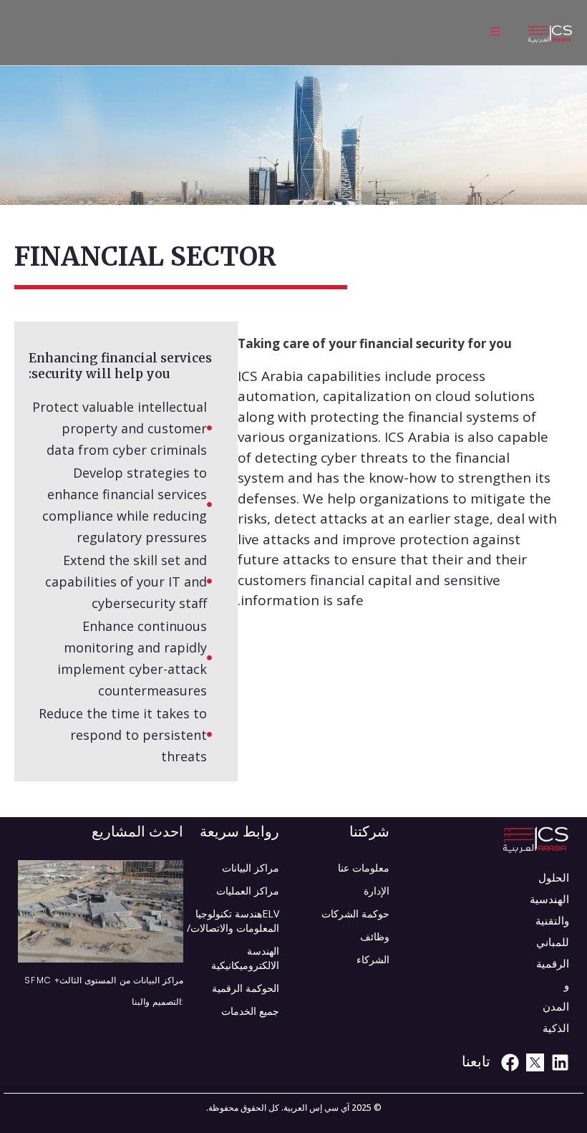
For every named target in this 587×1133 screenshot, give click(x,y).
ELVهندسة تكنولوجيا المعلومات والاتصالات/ (233, 921)
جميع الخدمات (250, 1011)
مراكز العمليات (247, 890)
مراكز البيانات (250, 867)
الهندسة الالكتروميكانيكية (245, 958)
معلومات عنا (363, 867)
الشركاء (372, 959)
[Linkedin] (560, 1062)
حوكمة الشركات (355, 913)
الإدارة (376, 890)
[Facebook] (510, 1062)
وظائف (374, 936)
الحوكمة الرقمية (245, 988)
